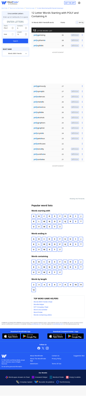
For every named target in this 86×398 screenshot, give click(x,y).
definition (75, 35)
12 (34, 290)
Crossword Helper (41, 377)
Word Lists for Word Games (17, 8)
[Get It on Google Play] (30, 336)
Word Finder (5, 8)
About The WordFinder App (38, 360)
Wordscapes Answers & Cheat (19, 377)
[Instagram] (47, 348)
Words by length (30, 8)
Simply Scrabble (75, 377)
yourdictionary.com (36, 324)
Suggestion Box (79, 356)
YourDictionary (65, 382)
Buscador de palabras (46, 382)
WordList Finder (58, 377)
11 (81, 285)
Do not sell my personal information (12, 366)
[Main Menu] (83, 2)
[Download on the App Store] (11, 336)
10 (76, 285)
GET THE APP (70, 3)
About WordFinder (36, 356)
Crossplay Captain (26, 382)
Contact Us (55, 356)
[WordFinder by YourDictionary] (10, 3)
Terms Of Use (56, 364)
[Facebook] (38, 348)
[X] (43, 348)
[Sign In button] (79, 2)
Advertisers (34, 364)
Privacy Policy (56, 359)
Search (15, 41)
